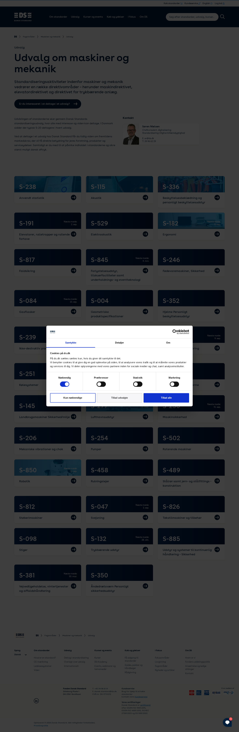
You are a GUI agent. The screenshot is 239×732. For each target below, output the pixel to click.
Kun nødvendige (72, 397)
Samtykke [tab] (70, 342)
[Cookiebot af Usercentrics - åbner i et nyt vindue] (175, 331)
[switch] (101, 384)
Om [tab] (168, 342)
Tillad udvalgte (119, 397)
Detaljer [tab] (119, 342)
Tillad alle (166, 397)
